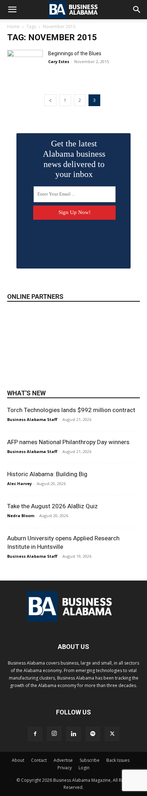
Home (13, 27)
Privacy (64, 768)
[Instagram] (54, 734)
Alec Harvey (19, 483)
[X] (112, 734)
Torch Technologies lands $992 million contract (71, 409)
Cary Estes (58, 61)
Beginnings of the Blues (74, 53)
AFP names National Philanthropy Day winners (68, 442)
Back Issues (118, 760)
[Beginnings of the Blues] (25, 62)
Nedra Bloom (20, 515)
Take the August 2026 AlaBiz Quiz (52, 506)
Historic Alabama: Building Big (47, 474)
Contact (39, 760)
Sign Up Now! (75, 212)
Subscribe (90, 760)
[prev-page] (50, 100)
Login (84, 768)
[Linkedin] (73, 734)
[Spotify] (93, 734)
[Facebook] (35, 734)
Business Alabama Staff (32, 419)
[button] (12, 9)
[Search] (137, 9)
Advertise (63, 760)
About (18, 760)
